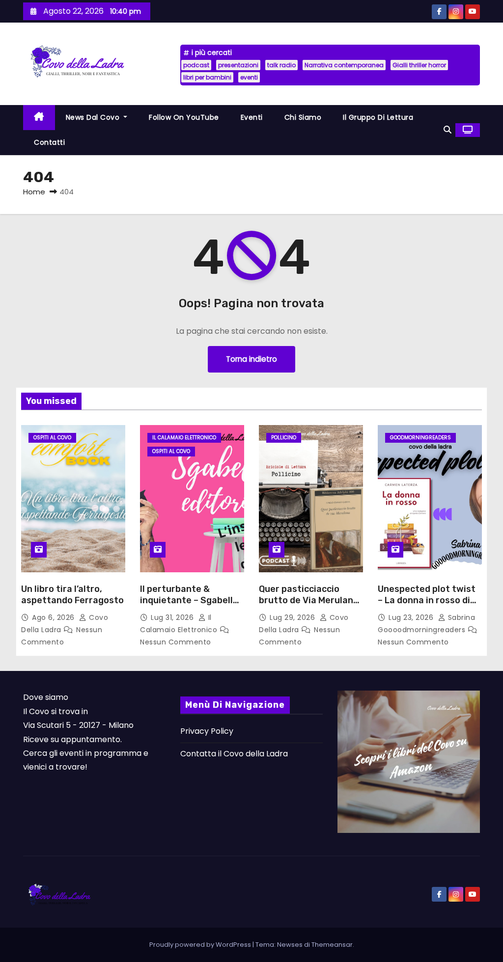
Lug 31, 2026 (173, 617)
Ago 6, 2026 (54, 617)
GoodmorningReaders (420, 437)
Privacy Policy (206, 731)
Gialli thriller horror (419, 65)
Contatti (49, 142)
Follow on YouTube (184, 117)
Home (34, 192)
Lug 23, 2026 (412, 617)
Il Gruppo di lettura (378, 117)
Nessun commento (175, 642)
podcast (196, 65)
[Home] (39, 117)
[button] (447, 129)
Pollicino (283, 437)
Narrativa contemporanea (344, 65)
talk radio (281, 65)
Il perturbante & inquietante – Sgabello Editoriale (189, 601)
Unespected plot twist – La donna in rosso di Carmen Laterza (426, 601)
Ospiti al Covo (52, 437)
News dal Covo (94, 117)
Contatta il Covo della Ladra (234, 753)
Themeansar (332, 944)
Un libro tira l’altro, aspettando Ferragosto (72, 595)
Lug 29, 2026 (293, 617)
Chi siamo (303, 117)
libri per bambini (207, 77)
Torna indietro (251, 359)
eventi (249, 77)
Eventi (252, 117)
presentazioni (238, 65)
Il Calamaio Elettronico (184, 437)
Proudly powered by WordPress (200, 944)
